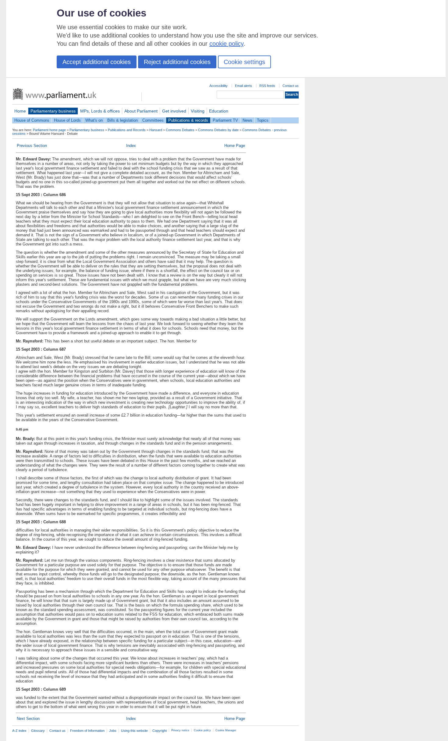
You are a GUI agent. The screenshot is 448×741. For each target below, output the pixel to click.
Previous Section (32, 145)
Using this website (134, 730)
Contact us (291, 86)
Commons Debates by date (218, 130)
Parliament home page (49, 130)
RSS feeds (267, 86)
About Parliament (141, 111)
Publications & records (188, 120)
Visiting (197, 111)
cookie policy (226, 43)
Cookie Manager (225, 730)
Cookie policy (202, 730)
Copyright (159, 730)
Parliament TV (225, 120)
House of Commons (31, 120)
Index (131, 145)
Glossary (38, 730)
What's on (94, 120)
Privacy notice (180, 730)
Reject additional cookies (177, 62)
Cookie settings (244, 62)
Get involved (174, 111)
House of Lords (67, 120)
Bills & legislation (122, 120)
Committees (153, 120)
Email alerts (243, 86)
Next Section (28, 718)
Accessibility (218, 86)
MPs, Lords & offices (100, 111)
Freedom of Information (87, 730)
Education (218, 111)
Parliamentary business (53, 111)
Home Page (234, 145)
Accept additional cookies (96, 62)
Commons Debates (180, 130)
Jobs (112, 730)
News (247, 120)
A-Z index (19, 730)
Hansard (155, 130)
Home (20, 111)
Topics (262, 120)
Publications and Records (127, 130)
